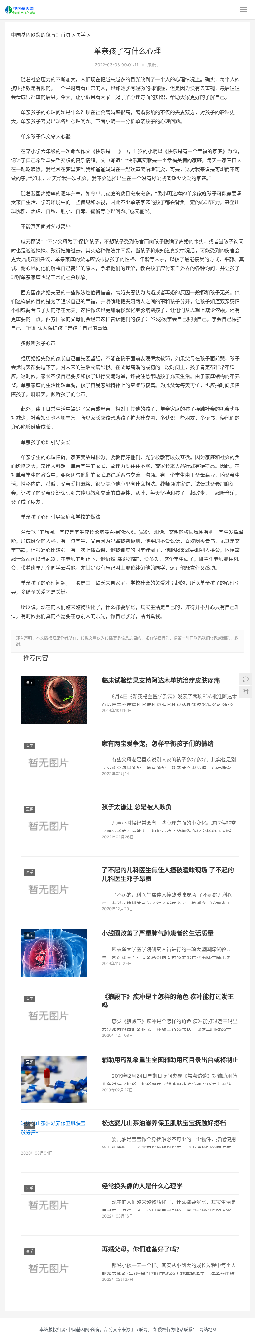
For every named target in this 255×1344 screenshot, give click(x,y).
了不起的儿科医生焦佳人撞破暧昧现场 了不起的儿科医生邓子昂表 (168, 875)
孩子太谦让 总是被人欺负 (137, 807)
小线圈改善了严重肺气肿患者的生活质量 (158, 933)
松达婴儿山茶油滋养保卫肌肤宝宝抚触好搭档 (164, 1123)
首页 (66, 35)
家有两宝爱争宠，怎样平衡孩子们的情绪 (158, 743)
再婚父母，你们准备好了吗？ (142, 1249)
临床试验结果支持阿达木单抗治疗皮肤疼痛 (161, 680)
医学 (81, 35)
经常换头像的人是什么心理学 (142, 1186)
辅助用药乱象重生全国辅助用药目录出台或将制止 (170, 1060)
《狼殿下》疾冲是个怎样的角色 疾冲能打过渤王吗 (168, 1001)
